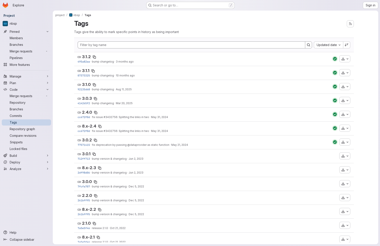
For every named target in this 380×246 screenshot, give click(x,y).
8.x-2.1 (88, 237)
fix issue (98, 117)
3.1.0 (86, 84)
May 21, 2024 (179, 144)
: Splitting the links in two (133, 117)
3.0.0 (87, 181)
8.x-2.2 (89, 209)
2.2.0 (87, 195)
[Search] (308, 44)
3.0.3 (87, 98)
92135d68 (84, 89)
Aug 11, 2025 (124, 89)
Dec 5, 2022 (136, 186)
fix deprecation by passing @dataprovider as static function (130, 144)
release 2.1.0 (100, 228)
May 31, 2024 (159, 117)
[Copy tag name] (94, 57)
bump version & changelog (109, 158)
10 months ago (125, 75)
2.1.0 (86, 223)
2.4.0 (87, 112)
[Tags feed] (350, 23)
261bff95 (84, 200)
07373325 (84, 75)
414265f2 (84, 103)
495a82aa (84, 61)
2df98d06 (84, 172)
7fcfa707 (84, 186)
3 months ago (125, 61)
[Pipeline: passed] (335, 58)
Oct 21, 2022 (118, 228)
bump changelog (103, 61)
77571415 (84, 144)
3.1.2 (86, 56)
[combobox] (328, 44)
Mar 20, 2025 (124, 103)
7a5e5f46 (84, 228)
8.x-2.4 (89, 126)
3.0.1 (86, 153)
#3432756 (110, 117)
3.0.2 (87, 139)
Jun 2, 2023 (136, 158)
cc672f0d (84, 117)
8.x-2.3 (89, 167)
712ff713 (84, 158)
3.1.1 (86, 70)
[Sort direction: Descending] (346, 44)
